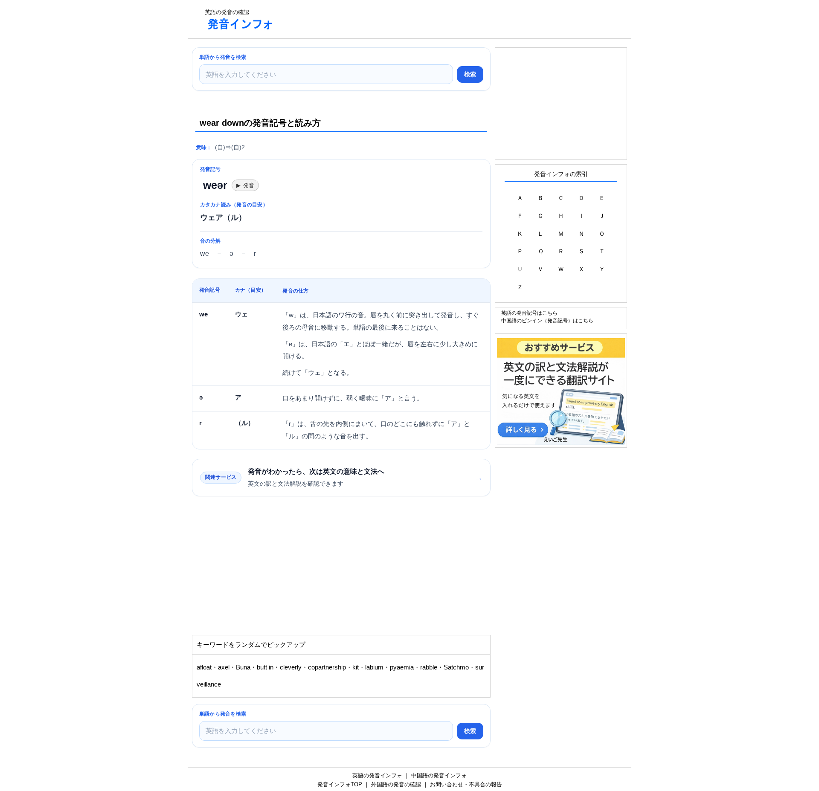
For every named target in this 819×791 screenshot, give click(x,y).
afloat (204, 667)
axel (223, 667)
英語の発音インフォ (377, 775)
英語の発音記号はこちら (529, 313)
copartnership (327, 667)
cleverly (291, 667)
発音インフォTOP (339, 784)
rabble (428, 667)
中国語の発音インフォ (439, 775)
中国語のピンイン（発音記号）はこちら (547, 320)
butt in (265, 667)
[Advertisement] (437, 19)
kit (355, 667)
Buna (243, 667)
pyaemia (402, 667)
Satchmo (456, 667)
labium (374, 667)
